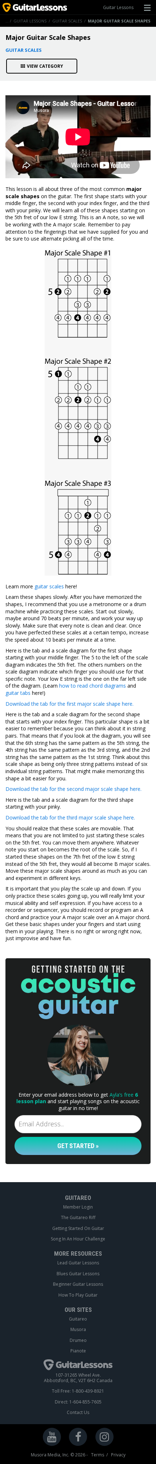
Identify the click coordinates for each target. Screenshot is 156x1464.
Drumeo (78, 1340)
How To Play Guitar (78, 1295)
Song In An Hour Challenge (78, 1239)
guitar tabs (17, 692)
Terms (97, 1455)
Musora (78, 1329)
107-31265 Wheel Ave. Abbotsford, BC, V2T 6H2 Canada (78, 1378)
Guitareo (78, 1319)
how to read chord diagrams (92, 685)
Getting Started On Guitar (78, 1228)
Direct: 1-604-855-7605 (78, 1402)
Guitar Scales (67, 21)
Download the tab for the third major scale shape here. (70, 817)
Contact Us (78, 1412)
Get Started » (78, 1146)
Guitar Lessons (118, 7)
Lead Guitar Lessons (78, 1262)
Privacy (118, 1455)
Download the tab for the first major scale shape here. (69, 703)
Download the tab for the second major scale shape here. (73, 788)
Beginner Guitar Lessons (78, 1284)
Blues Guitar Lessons (78, 1273)
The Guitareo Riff (78, 1217)
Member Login (78, 1207)
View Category (45, 66)
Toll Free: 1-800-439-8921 (78, 1391)
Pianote (78, 1351)
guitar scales (49, 586)
